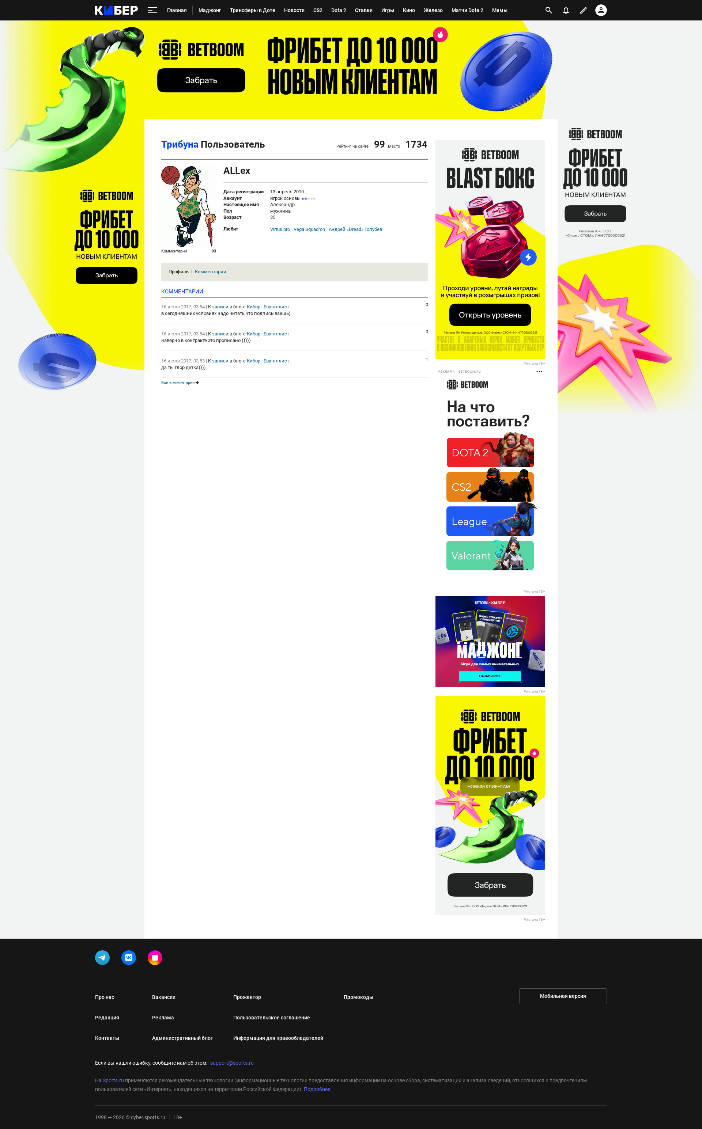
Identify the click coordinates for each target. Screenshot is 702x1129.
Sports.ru (113, 1080)
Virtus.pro (280, 229)
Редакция (107, 1017)
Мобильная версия (563, 996)
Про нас (104, 997)
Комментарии (210, 272)
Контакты (107, 1038)
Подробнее (317, 1089)
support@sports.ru (232, 1063)
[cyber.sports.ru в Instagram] (156, 959)
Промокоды (358, 997)
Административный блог (182, 1038)
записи (220, 306)
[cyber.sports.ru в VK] (130, 959)
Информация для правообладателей (278, 1038)
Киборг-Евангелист (268, 306)
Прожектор (247, 997)
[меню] (152, 10)
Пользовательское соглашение (271, 1017)
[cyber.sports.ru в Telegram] (104, 959)
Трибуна (180, 144)
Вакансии (164, 997)
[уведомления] (566, 10)
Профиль (179, 272)
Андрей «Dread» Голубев (355, 229)
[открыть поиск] (548, 10)
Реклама (163, 1017)
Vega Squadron (309, 229)
